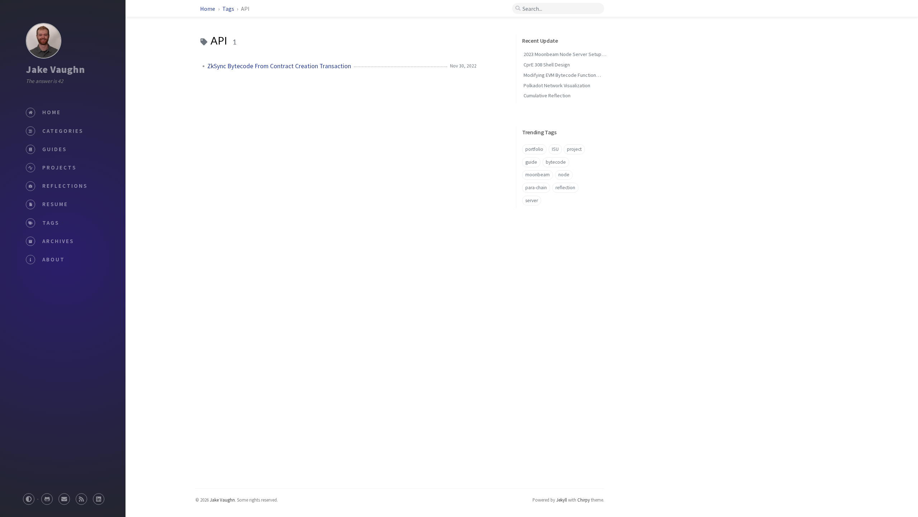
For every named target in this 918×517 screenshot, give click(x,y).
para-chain (536, 188)
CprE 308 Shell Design (547, 64)
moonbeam (537, 175)
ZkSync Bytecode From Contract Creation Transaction (279, 66)
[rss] (81, 497)
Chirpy (583, 500)
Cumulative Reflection (547, 95)
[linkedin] (98, 497)
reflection (565, 188)
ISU (555, 149)
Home (208, 8)
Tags (228, 8)
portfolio (534, 149)
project (574, 149)
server (531, 200)
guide (531, 162)
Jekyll (561, 500)
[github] (47, 497)
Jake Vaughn (55, 69)
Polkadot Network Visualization (557, 85)
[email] (64, 497)
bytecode (556, 162)
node (563, 175)
